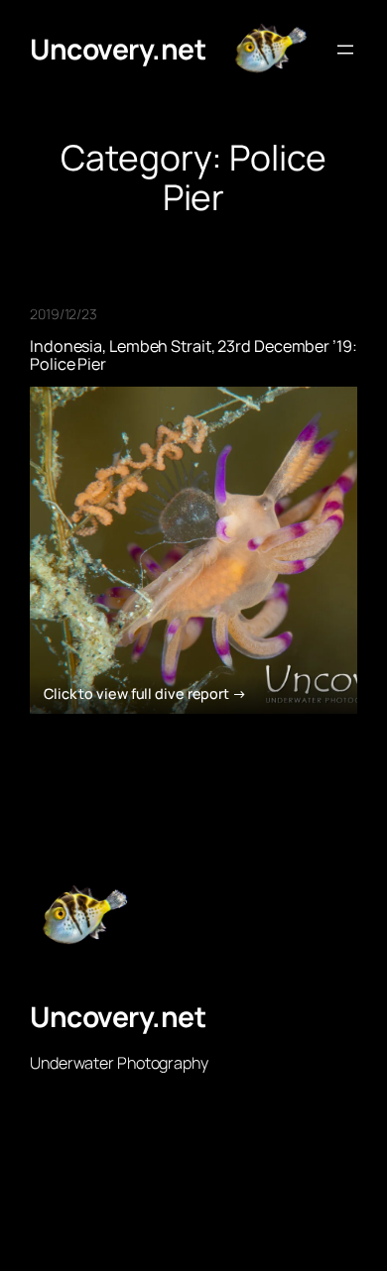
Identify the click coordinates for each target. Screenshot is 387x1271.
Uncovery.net (117, 48)
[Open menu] (345, 49)
